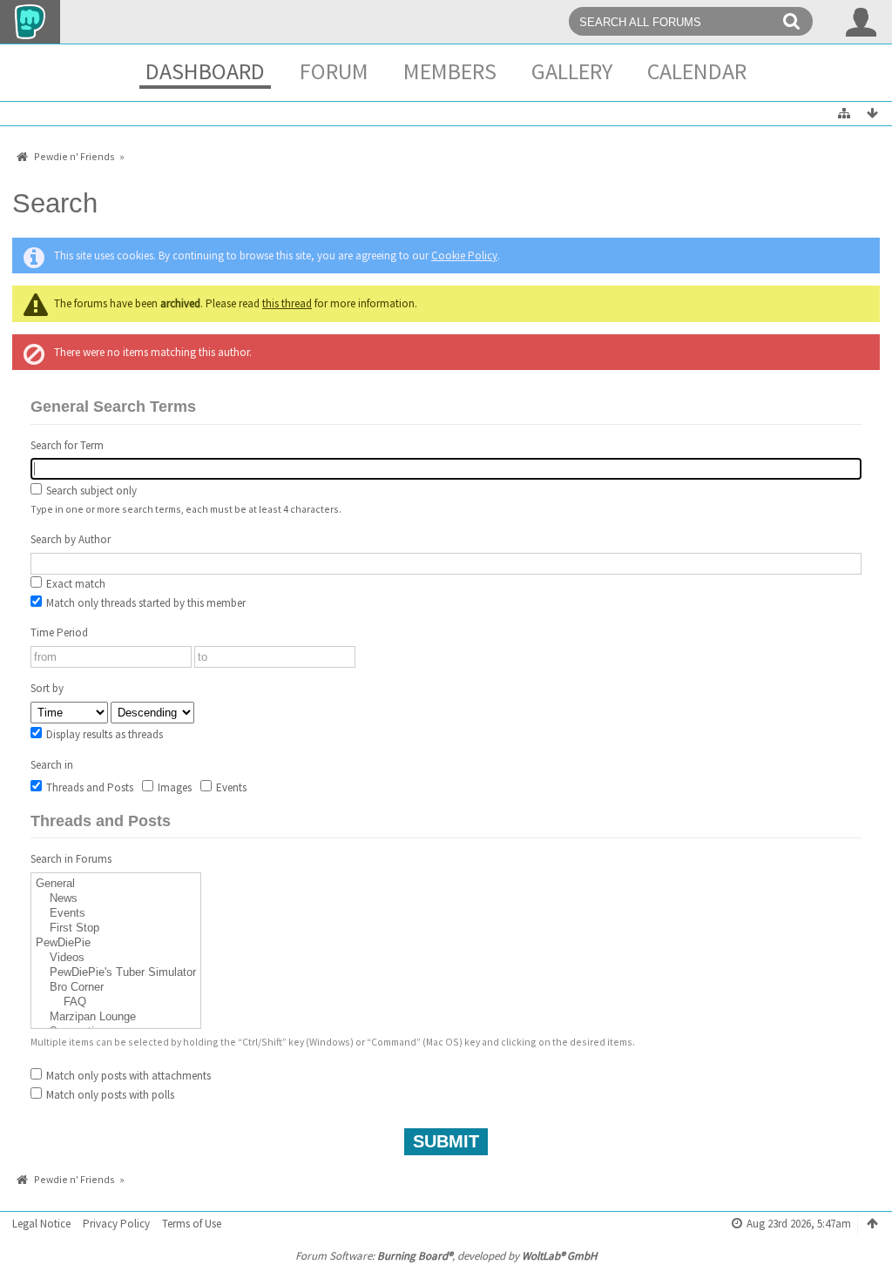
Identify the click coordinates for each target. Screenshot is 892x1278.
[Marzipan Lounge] (116, 1017)
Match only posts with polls (109, 1094)
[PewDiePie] (116, 943)
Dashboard (205, 71)
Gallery (571, 71)
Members (450, 71)
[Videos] (116, 958)
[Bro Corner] (116, 987)
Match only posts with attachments (127, 1075)
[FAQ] (116, 1002)
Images (173, 787)
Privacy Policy (116, 1223)
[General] (116, 884)
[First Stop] (116, 928)
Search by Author (70, 539)
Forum (334, 71)
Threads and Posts (88, 787)
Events (230, 787)
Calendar (697, 71)
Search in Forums (71, 858)
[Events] (116, 913)
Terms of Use (191, 1223)
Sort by (47, 688)
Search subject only (90, 490)
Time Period (59, 632)
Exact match (74, 583)
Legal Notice (41, 1223)
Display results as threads (103, 734)
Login (861, 22)
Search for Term (67, 445)
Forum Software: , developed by (446, 1255)
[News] (116, 898)
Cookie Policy (464, 255)
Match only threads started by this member (145, 602)
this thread (287, 303)
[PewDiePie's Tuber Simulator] (116, 972)
